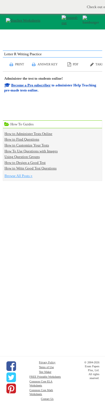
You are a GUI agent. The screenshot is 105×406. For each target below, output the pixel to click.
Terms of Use (46, 367)
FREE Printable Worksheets (45, 376)
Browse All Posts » (18, 176)
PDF (75, 64)
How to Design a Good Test (25, 162)
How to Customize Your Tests (26, 145)
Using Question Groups (22, 157)
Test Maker (45, 371)
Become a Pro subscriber (31, 85)
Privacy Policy (47, 362)
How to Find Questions (21, 139)
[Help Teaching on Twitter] (11, 377)
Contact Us (47, 398)
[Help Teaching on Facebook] (11, 366)
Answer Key (48, 64)
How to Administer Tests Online (28, 134)
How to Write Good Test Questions (30, 168)
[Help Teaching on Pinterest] (11, 388)
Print (19, 64)
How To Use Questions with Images (31, 151)
